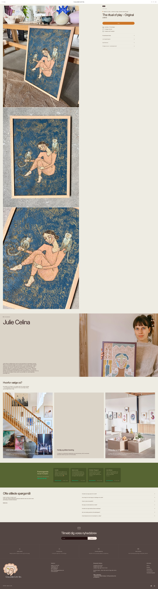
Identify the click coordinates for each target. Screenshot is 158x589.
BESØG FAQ (5, 502)
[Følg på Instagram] (154, 586)
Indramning (149, 569)
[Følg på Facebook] (151, 586)
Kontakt (148, 567)
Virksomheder (150, 570)
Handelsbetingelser (151, 572)
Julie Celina (104, 8)
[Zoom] (76, 104)
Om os (148, 565)
